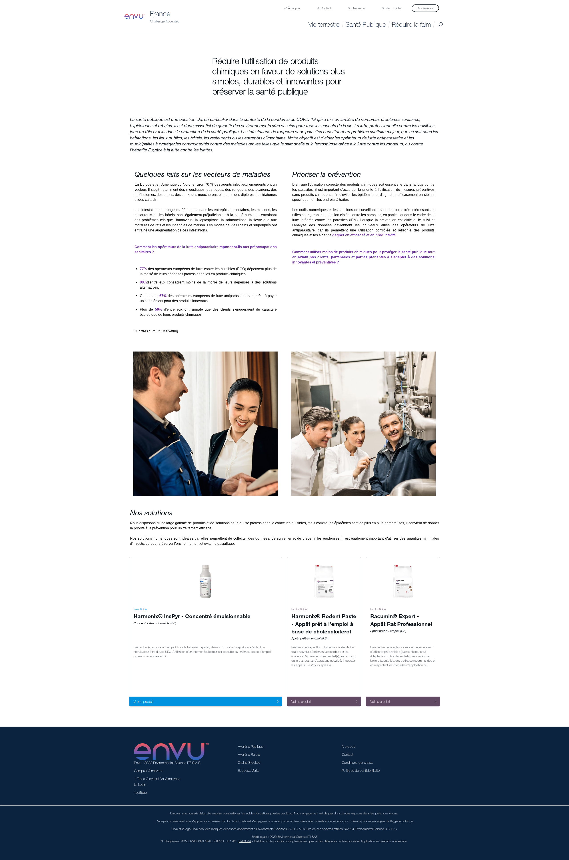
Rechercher (441, 24)
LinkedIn (140, 784)
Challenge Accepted (165, 21)
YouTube (140, 792)
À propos (348, 746)
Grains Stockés (249, 762)
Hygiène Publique (250, 746)
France (160, 13)
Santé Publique (366, 24)
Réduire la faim (411, 24)
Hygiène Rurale (249, 754)
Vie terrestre (324, 24)
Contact (347, 754)
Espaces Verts (248, 770)
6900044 (245, 841)
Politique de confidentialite (361, 770)
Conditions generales (357, 762)
